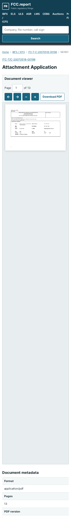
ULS (20, 13)
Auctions (58, 13)
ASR (28, 13)
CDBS (46, 13)
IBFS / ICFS (5, 17)
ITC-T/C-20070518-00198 (18, 59)
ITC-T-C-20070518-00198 (42, 52)
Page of (18, 88)
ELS (13, 13)
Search (35, 38)
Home (5, 52)
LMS (37, 13)
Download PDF (52, 96)
